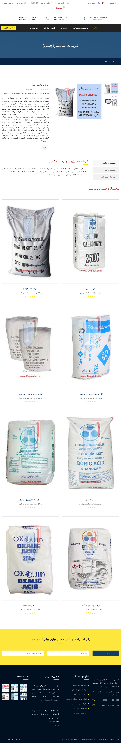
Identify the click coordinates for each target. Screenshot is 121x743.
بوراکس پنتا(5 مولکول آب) (91, 605)
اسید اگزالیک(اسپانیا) (30, 605)
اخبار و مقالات (49, 28)
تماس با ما (34, 28)
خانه (95, 28)
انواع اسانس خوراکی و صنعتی (76, 699)
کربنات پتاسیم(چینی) (30, 289)
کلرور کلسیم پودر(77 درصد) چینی (30, 394)
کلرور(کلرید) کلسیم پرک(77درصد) (91, 394)
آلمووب (95, 739)
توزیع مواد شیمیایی (80, 708)
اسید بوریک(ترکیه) (90, 500)
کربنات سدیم (90, 289)
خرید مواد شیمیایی (80, 713)
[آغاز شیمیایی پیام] (5, 688)
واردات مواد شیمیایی (79, 704)
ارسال (106, 654)
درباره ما (64, 28)
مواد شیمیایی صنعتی (79, 685)
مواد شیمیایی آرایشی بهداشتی (76, 694)
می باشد (26, 93)
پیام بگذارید (7, 28)
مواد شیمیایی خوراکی (79, 690)
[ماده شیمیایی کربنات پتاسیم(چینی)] (76, 101)
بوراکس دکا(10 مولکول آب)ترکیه (30, 500)
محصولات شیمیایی (80, 28)
